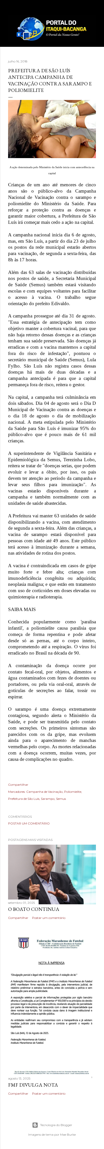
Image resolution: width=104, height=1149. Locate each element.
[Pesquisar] (93, 8)
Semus (61, 799)
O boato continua (33, 909)
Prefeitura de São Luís (23, 799)
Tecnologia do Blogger (56, 1125)
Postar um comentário (29, 823)
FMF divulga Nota (33, 1085)
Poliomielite (72, 792)
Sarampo (48, 799)
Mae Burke (68, 1134)
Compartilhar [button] (18, 784)
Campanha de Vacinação (44, 792)
